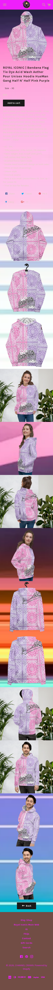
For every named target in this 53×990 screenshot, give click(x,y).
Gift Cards (26, 943)
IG (26, 929)
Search (27, 947)
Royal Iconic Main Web (26, 924)
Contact (26, 938)
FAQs (26, 934)
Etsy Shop (26, 920)
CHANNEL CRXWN (24, 965)
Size (7, 88)
